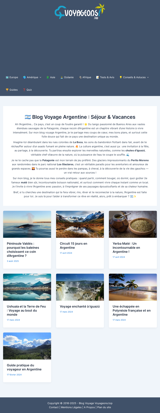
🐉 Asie (50, 77)
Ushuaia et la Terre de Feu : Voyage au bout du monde (26, 310)
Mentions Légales (71, 407)
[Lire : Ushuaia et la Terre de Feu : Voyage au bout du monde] (27, 286)
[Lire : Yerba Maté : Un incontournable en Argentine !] (133, 224)
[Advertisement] (80, 47)
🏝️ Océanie (67, 77)
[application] (39, 77)
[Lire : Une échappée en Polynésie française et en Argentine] (133, 286)
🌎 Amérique (30, 77)
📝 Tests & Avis (105, 77)
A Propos (89, 407)
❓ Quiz (27, 89)
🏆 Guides (12, 89)
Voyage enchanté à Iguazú (80, 306)
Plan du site (104, 407)
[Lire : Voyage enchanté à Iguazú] (80, 286)
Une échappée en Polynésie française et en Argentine (132, 310)
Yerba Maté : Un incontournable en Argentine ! (126, 248)
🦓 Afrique (85, 77)
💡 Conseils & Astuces (132, 77)
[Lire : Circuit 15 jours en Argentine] (80, 224)
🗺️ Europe (12, 77)
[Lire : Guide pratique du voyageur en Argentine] (27, 345)
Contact (54, 407)
